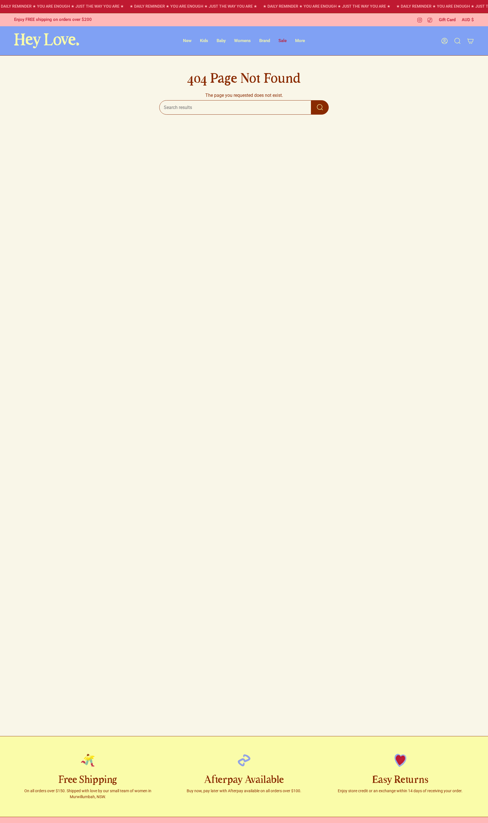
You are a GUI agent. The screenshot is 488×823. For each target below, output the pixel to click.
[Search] (320, 107)
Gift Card (447, 19)
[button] (187, 40)
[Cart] (470, 41)
